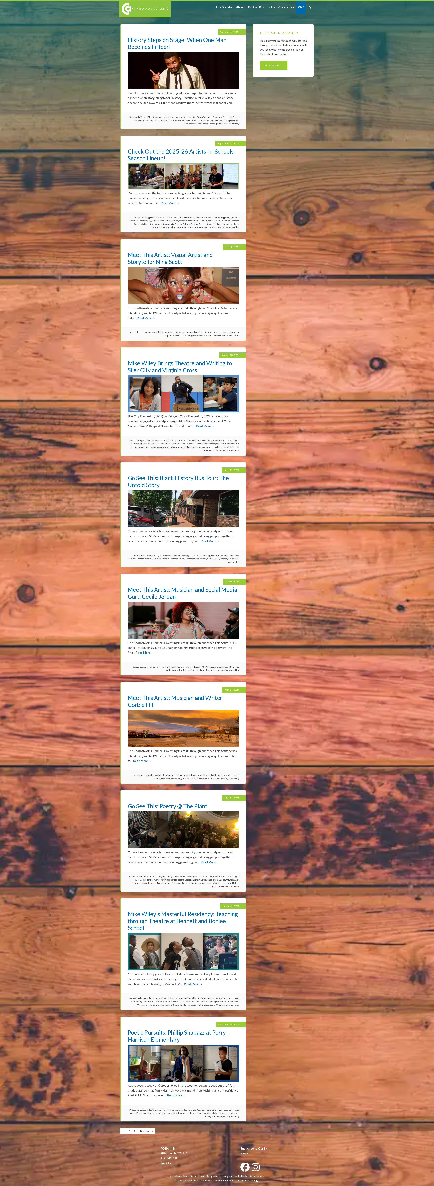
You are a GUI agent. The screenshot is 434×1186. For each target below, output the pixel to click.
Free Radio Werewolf (170, 778)
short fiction (210, 670)
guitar (183, 670)
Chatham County (177, 558)
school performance (191, 123)
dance (219, 224)
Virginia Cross (219, 447)
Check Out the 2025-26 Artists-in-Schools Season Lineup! (181, 155)
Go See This (223, 555)
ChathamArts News (204, 217)
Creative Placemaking (200, 555)
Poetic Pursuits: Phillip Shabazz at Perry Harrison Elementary (177, 1036)
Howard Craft (227, 443)
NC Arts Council (254, 1176)
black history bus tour (159, 558)
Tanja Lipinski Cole (220, 886)
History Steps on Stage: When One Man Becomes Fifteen (177, 43)
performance (190, 227)
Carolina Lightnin (192, 879)
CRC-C (216, 558)
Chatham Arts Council (145, 9)
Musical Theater (160, 227)
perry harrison (199, 1113)
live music (227, 224)
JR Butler (190, 883)
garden (187, 335)
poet (236, 1113)
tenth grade (215, 123)
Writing (235, 227)
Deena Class (177, 335)
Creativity (211, 224)
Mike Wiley (208, 120)
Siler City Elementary (195, 447)
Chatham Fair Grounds (196, 558)
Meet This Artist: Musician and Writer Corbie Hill (175, 701)
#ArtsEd (164, 220)
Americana (211, 667)
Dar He (188, 120)
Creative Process (198, 224)
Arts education (177, 120)
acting (141, 120)
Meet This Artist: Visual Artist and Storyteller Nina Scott (170, 258)
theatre (225, 123)
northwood (219, 120)
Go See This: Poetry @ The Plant (167, 806)
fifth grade (216, 443)
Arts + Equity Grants (177, 332)
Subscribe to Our (251, 1148)
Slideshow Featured (222, 117)
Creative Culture (182, 224)
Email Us (165, 1163)
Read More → (170, 203)
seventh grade (200, 1005)
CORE (210, 558)
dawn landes (228, 879)
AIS (151, 120)
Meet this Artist (194, 332)
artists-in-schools (162, 120)
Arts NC (196, 1176)
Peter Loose (223, 883)
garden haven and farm (201, 335)
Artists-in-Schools (167, 117)
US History (234, 123)
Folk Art (158, 883)
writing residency (231, 450)
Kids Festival (212, 883)
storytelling (234, 670)
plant (224, 335)
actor (146, 120)
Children (145, 224)
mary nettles (233, 562)
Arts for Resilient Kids (186, 117)
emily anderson (147, 883)
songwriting (222, 670)
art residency (158, 443)
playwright (234, 120)
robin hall (234, 883)
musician (191, 670)
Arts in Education (204, 117)
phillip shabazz (213, 1113)
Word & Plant (233, 335)
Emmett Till (197, 120)
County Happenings (222, 217)
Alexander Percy (147, 879)
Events (235, 217)
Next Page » (146, 1131)
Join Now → (273, 65)
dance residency (202, 443)
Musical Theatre (175, 227)
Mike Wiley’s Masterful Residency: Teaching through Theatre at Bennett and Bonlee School (183, 920)
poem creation (227, 1113)
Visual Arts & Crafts (212, 227)
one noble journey (143, 447)
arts (197, 220)
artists (175, 220)
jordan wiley (179, 883)
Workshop (226, 227)
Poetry (200, 227)
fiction (231, 667)
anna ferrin (161, 879)
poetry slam (217, 1116)
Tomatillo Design (249, 1180)
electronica (222, 667)
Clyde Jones (206, 879)
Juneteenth (233, 558)
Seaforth (206, 123)
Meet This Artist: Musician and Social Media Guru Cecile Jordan (182, 593)
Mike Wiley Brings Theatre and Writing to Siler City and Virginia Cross (180, 366)
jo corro (223, 558)
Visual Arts (234, 886)
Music (236, 224)
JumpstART (200, 883)
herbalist (217, 335)
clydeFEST (217, 879)
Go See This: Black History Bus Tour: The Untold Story (178, 481)
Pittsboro (200, 670)
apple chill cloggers (175, 879)
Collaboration (156, 224)
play (226, 120)
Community (168, 224)
